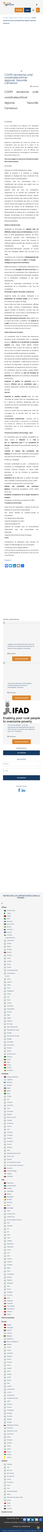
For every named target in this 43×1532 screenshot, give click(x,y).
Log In (27, 10)
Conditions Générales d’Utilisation (15, 1522)
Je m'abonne (21, 753)
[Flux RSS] (38, 10)
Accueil (5, 17)
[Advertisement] (21, 48)
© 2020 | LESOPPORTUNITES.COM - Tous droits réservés (19, 1531)
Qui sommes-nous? (13, 1518)
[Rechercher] (33, 10)
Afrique (20, 17)
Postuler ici (7, 560)
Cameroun (27, 17)
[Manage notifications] (38, 1527)
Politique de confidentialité (21, 1526)
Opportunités (13, 17)
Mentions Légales (33, 1522)
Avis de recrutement (21, 659)
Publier (19, 10)
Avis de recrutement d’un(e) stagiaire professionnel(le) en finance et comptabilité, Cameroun (20, 685)
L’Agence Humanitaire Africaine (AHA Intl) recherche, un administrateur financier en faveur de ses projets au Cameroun (21, 646)
